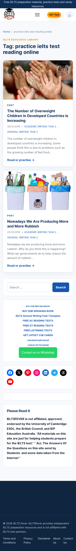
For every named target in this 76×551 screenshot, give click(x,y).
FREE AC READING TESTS (38, 320)
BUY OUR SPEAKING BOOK (38, 311)
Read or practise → (20, 160)
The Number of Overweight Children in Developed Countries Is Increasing (37, 116)
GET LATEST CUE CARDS (38, 335)
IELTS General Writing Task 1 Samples (38, 315)
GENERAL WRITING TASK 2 (22, 131)
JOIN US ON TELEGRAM (38, 345)
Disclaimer (44, 538)
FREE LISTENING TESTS (38, 330)
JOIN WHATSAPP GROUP (38, 340)
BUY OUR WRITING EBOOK (38, 306)
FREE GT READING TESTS (38, 325)
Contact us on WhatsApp (38, 352)
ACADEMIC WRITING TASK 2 (40, 126)
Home (6, 31)
